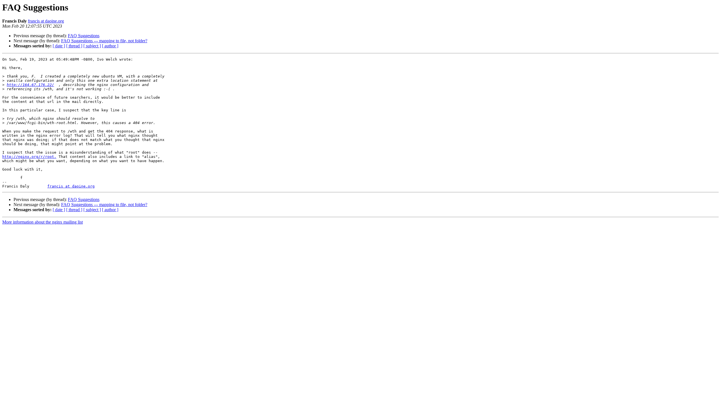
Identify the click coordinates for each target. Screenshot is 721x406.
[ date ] (59, 45)
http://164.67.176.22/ (30, 85)
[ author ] (110, 45)
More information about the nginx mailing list (42, 222)
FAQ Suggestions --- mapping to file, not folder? (104, 40)
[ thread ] (74, 45)
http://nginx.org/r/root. (29, 157)
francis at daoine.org (46, 21)
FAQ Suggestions (83, 35)
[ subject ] (92, 45)
